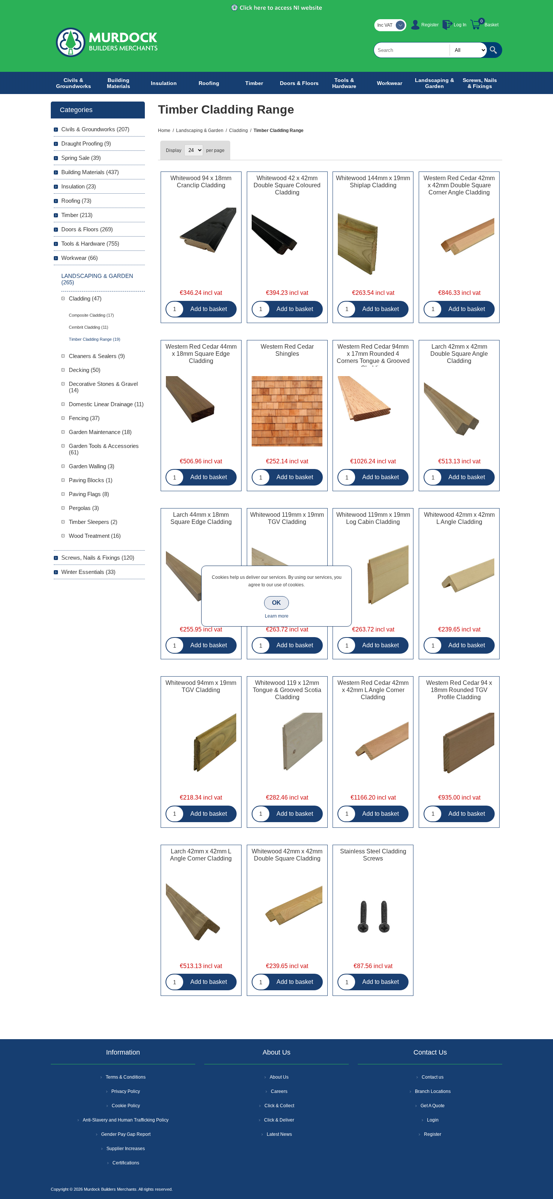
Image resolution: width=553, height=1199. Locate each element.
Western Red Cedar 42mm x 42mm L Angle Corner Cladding (373, 690)
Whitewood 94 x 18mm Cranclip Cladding (200, 181)
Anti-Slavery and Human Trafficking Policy (126, 1120)
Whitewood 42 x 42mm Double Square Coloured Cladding (287, 185)
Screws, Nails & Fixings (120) (97, 557)
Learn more (277, 616)
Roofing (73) (76, 200)
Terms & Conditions (126, 1077)
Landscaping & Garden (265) (97, 279)
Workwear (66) (79, 258)
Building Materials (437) (90, 172)
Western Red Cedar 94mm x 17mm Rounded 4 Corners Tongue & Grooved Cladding (373, 357)
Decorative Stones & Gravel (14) (103, 387)
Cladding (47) (85, 298)
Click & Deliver (279, 1120)
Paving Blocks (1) (90, 480)
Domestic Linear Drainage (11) (106, 404)
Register (430, 24)
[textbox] (430, 50)
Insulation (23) (78, 186)
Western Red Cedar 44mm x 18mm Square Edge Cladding (201, 353)
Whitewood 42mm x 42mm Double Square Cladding (287, 855)
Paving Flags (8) (89, 494)
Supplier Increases (125, 1148)
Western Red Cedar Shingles (287, 350)
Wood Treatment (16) (95, 536)
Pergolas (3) (84, 508)
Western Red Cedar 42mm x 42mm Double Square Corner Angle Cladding (459, 185)
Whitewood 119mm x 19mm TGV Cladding (287, 518)
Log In (460, 24)
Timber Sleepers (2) (93, 522)
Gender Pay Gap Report (125, 1134)
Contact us (433, 1077)
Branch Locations (433, 1091)
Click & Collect (279, 1105)
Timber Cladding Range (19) (94, 339)
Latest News (279, 1134)
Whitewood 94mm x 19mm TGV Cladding (201, 686)
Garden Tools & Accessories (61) (104, 449)
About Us (279, 1077)
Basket (491, 24)
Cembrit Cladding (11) (88, 327)
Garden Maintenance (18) (100, 432)
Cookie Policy (126, 1105)
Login (433, 1120)
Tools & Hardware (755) (90, 243)
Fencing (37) (84, 418)
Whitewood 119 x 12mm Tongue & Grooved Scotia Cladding (287, 690)
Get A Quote (433, 1105)
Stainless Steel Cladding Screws (373, 855)
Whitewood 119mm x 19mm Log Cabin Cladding (373, 518)
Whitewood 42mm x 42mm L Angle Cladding (459, 518)
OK (276, 603)
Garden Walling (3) (91, 466)
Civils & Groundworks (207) (95, 129)
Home (164, 130)
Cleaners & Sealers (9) (97, 356)
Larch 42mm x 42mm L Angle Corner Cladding (201, 855)
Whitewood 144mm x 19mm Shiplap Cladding (373, 181)
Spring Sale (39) (81, 158)
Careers (279, 1091)
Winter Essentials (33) (88, 572)
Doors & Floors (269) (87, 229)
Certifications (125, 1163)
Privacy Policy (125, 1091)
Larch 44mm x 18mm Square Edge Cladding (201, 518)
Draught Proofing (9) (86, 143)
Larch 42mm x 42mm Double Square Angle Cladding (459, 353)
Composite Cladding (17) (91, 315)
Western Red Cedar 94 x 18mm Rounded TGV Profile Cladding (459, 690)
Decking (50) (84, 370)
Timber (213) (77, 215)
